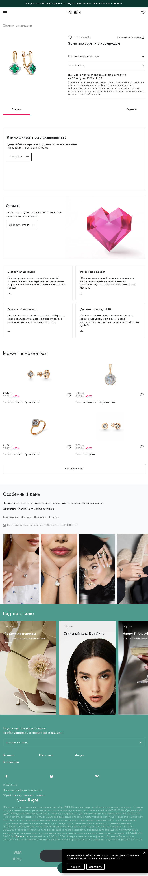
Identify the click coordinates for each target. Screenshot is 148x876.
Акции (79, 755)
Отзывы (16, 109)
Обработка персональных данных (24, 795)
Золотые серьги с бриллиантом (22, 402)
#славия (26, 517)
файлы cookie (92, 855)
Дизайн (22, 800)
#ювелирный (11, 517)
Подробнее (17, 156)
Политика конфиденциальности (22, 790)
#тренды (54, 517)
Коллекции (11, 762)
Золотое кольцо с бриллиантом (22, 454)
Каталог (9, 755)
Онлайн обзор (76, 65)
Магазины (46, 755)
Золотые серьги (85, 454)
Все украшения (74, 468)
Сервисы (131, 109)
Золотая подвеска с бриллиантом (95, 402)
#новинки (40, 517)
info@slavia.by (19, 836)
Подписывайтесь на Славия (24, 525)
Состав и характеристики (83, 56)
